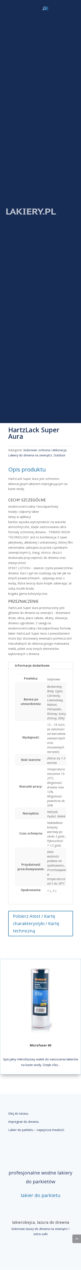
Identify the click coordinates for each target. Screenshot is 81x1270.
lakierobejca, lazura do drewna (40, 1222)
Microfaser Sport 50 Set (40, 1045)
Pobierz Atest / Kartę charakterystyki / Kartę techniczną (36, 923)
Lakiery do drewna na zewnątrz (30, 455)
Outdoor (59, 455)
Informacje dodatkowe (32, 665)
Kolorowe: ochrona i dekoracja (44, 450)
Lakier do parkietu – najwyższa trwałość (36, 1130)
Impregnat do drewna (23, 1122)
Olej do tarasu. (18, 1113)
